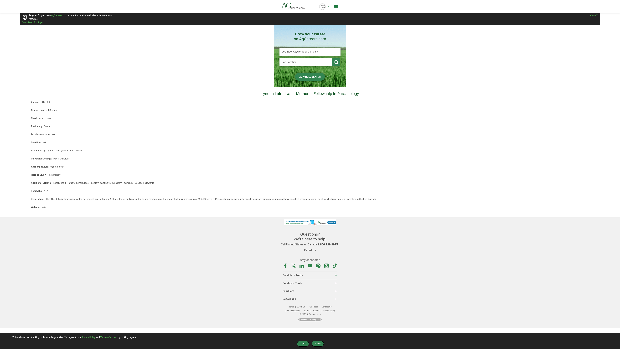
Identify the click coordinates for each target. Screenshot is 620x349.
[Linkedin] (302, 265)
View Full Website (292, 311)
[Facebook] (285, 265)
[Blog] (334, 265)
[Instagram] (326, 265)
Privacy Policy (329, 311)
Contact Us (327, 307)
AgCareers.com (59, 15)
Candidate (27, 22)
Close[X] (594, 15)
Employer (38, 22)
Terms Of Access (312, 311)
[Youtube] (310, 265)
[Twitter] (293, 265)
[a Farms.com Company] (310, 320)
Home (291, 307)
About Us (301, 307)
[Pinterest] (318, 265)
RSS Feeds (313, 307)
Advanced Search (310, 76)
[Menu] (336, 6)
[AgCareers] (295, 5)
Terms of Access (109, 337)
